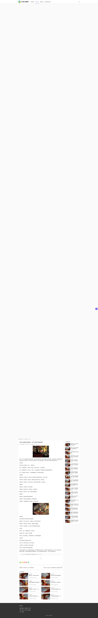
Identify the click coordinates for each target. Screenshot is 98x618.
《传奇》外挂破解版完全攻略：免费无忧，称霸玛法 (75, 480)
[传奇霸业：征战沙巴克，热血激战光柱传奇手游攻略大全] (67, 493)
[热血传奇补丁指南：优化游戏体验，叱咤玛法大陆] (67, 505)
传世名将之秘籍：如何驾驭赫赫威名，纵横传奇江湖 (75, 521)
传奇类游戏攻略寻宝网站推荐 (34, 582)
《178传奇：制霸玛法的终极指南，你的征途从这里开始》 (75, 489)
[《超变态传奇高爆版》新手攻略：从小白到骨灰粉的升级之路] (45, 590)
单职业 (23, 611)
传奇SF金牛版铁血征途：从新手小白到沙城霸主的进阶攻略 (34, 596)
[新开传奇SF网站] (23, 2)
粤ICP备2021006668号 (49, 615)
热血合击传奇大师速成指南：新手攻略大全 (56, 575)
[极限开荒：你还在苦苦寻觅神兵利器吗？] (23, 576)
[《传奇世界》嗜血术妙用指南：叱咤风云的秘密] (67, 477)
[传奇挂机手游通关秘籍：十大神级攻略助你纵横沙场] (67, 517)
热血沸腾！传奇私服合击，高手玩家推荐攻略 (26, 567)
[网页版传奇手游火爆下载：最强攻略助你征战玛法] (67, 509)
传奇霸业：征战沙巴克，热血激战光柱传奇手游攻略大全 (75, 493)
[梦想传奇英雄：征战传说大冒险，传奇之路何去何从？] (45, 583)
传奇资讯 (41, 1)
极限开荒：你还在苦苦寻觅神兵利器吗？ (34, 575)
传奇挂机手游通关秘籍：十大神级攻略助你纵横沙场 (75, 517)
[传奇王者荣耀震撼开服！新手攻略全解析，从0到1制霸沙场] (67, 485)
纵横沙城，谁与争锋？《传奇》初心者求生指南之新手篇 (34, 589)
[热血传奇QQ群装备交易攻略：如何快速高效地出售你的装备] (67, 513)
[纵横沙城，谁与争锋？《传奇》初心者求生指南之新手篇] (23, 590)
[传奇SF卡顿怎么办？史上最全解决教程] (67, 501)
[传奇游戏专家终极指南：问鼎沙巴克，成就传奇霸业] (45, 596)
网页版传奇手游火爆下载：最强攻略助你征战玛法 (75, 509)
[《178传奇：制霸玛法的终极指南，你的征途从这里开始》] (67, 489)
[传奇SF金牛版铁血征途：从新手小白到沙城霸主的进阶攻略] (23, 596)
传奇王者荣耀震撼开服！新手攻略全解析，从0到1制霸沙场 (75, 484)
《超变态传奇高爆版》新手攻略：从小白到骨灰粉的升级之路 (56, 589)
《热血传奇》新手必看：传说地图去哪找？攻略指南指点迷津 (52, 567)
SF (20, 611)
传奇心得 (37, 1)
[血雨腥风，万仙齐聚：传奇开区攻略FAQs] (67, 497)
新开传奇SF (26, 608)
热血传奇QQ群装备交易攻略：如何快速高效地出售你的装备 (75, 513)
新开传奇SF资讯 (47, 1)
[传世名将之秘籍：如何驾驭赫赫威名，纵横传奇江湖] (67, 521)
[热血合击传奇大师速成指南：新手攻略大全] (45, 576)
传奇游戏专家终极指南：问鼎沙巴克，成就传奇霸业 (56, 596)
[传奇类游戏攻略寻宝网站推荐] (23, 583)
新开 (29, 608)
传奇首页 (32, 1)
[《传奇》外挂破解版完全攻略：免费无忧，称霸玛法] (67, 481)
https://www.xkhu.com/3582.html (30, 554)
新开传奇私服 (22, 444)
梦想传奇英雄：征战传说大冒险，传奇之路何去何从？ (56, 582)
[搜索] (79, 2)
